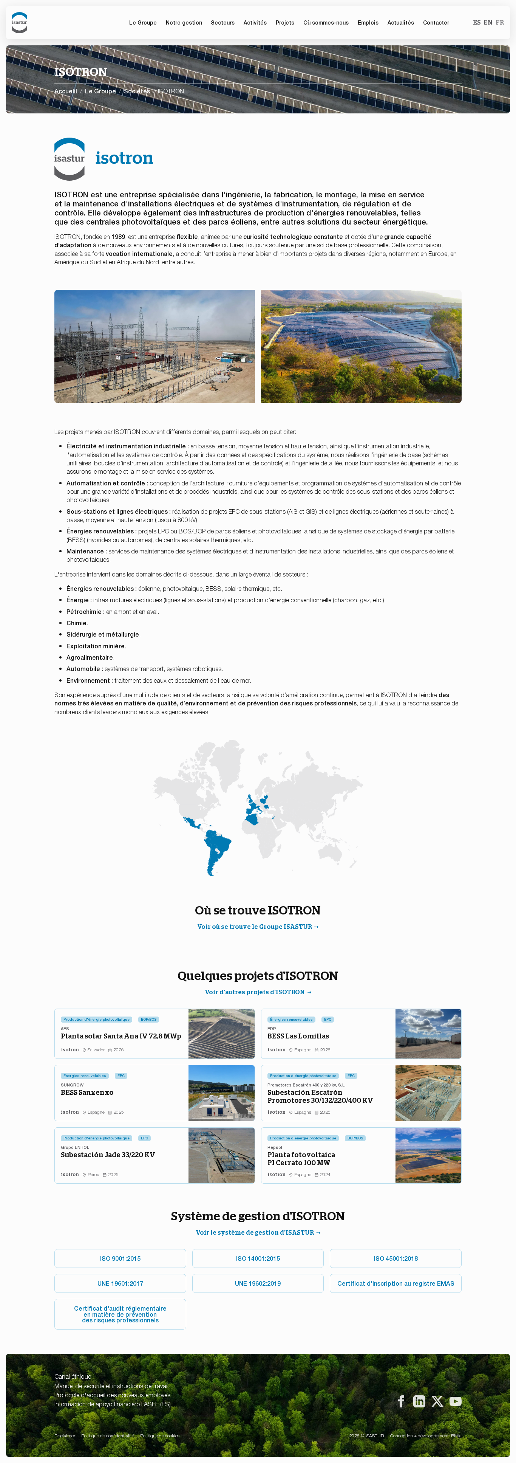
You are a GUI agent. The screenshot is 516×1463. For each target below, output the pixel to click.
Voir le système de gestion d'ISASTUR (255, 1232)
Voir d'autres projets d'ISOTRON (255, 992)
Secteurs (223, 22)
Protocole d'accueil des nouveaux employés (112, 1394)
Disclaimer (64, 1435)
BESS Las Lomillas (298, 1036)
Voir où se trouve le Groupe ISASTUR (254, 926)
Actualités (401, 22)
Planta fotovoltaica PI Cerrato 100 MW (301, 1159)
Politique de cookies (159, 1435)
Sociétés (137, 91)
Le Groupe (100, 91)
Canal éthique (72, 1376)
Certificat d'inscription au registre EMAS (395, 1283)
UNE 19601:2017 (120, 1283)
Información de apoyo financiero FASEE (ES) (112, 1403)
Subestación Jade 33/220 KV (108, 1155)
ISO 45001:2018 (396, 1258)
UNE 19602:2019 (258, 1283)
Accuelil (65, 90)
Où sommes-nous (326, 22)
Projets (285, 22)
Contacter (436, 22)
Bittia (456, 1435)
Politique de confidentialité (107, 1435)
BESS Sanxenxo (87, 1092)
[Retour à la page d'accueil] (19, 22)
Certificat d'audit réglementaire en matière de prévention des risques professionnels (120, 1314)
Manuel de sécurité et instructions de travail (111, 1385)
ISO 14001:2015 (258, 1258)
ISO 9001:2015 (120, 1258)
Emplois (368, 22)
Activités (255, 22)
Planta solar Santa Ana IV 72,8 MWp (121, 1036)
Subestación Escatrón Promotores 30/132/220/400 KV (320, 1096)
